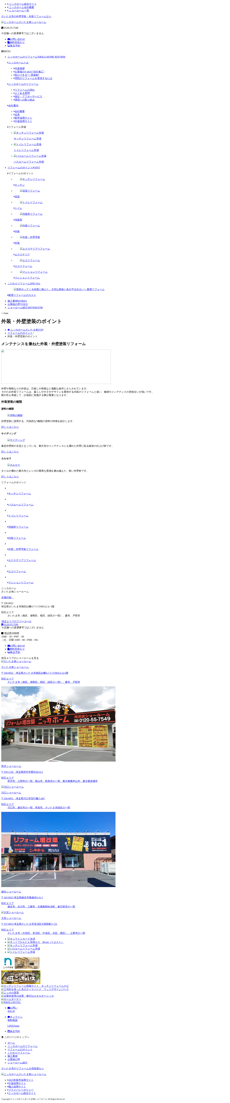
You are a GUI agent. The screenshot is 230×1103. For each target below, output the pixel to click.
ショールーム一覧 (18, 10)
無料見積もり (17, 42)
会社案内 (13, 105)
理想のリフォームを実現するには (33, 78)
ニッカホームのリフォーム (36, 56)
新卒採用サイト (23, 118)
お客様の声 (18, 304)
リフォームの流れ (25, 90)
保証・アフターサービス (28, 96)
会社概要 (20, 111)
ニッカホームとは (18, 62)
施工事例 (17, 301)
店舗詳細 (6, 597)
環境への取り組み (25, 99)
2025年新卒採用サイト (20, 1080)
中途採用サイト (23, 121)
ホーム (11, 1043)
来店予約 (15, 45)
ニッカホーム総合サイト (22, 4)
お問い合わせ (17, 39)
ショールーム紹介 (25, 307)
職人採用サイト (17, 1086)
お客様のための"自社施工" (29, 71)
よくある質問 (22, 93)
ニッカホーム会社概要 (21, 7)
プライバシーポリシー (20, 1090)
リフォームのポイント (24, 167)
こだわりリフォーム (24, 283)
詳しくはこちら (10, 427)
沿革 (17, 114)
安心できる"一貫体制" (27, 75)
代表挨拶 (20, 68)
